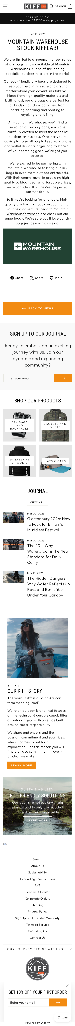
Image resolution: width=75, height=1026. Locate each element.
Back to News (40, 308)
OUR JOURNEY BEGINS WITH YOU (36, 949)
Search (37, 859)
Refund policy (37, 931)
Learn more (21, 765)
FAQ (37, 885)
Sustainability (37, 872)
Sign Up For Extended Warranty (37, 918)
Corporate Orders (37, 898)
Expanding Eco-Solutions (37, 879)
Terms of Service (37, 924)
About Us (37, 866)
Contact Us (37, 937)
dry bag (23, 204)
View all (37, 502)
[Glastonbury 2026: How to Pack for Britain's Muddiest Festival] (13, 517)
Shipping (37, 905)
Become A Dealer (37, 892)
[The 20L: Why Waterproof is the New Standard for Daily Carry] (13, 544)
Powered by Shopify (37, 1022)
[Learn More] (37, 806)
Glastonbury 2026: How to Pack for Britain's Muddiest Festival (48, 524)
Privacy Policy (37, 911)
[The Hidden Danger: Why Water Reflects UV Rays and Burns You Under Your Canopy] (13, 577)
